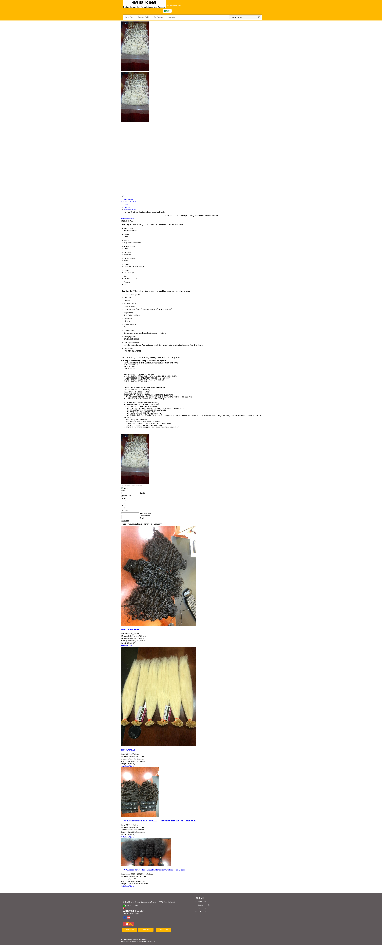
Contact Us (171, 17)
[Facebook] (125, 919)
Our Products (158, 17)
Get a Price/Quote (127, 219)
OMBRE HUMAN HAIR (130, 629)
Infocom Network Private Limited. (146, 941)
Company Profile (143, 17)
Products (127, 207)
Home (126, 205)
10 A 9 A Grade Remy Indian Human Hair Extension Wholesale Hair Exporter (153, 870)
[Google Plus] (128, 919)
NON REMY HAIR (128, 750)
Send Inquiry (128, 199)
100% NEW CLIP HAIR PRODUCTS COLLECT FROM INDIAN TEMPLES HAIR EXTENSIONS (158, 821)
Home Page (129, 17)
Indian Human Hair (130, 210)
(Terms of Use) (143, 939)
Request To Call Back (128, 202)
